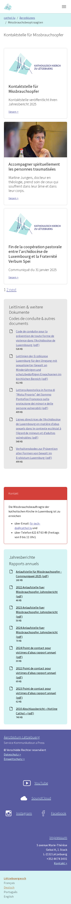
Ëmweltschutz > (14, 759)
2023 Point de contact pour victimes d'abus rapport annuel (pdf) (36, 693)
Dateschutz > (12, 754)
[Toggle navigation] (64, 6)
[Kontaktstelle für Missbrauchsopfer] (35, 63)
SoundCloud (41, 798)
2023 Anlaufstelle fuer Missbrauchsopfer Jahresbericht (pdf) (37, 612)
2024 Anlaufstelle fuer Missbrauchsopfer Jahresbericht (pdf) (37, 632)
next (12, 289)
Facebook (58, 813)
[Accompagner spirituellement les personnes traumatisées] (35, 139)
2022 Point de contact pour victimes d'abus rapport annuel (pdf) (36, 672)
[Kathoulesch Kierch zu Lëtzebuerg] (8, 6)
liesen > (14, 112)
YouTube (41, 783)
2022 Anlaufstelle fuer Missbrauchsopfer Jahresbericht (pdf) (37, 591)
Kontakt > (60, 863)
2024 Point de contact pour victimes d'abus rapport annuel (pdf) (36, 652)
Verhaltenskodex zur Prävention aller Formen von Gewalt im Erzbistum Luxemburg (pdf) (37, 453)
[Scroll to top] (62, 895)
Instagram (24, 813)
